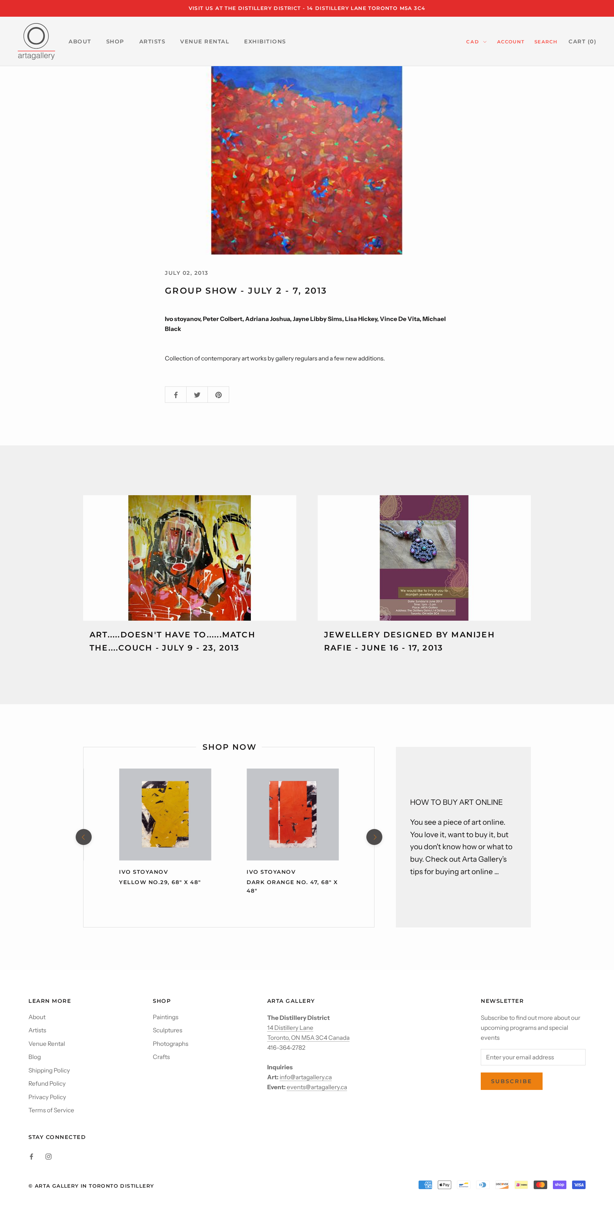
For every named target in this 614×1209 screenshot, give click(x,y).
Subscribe (511, 1081)
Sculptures (167, 1030)
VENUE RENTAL (204, 41)
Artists (37, 1030)
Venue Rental (46, 1043)
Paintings (165, 1017)
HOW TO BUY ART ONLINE (456, 802)
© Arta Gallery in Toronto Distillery (91, 1186)
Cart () (582, 41)
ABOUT (80, 41)
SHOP (115, 41)
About (36, 1017)
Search (546, 41)
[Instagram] (48, 1156)
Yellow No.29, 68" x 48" (160, 882)
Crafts (161, 1056)
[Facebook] (31, 1156)
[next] (374, 837)
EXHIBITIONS (265, 41)
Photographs (170, 1043)
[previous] (83, 837)
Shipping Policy (49, 1070)
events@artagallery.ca (317, 1087)
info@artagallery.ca (306, 1077)
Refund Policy (47, 1083)
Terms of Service (51, 1110)
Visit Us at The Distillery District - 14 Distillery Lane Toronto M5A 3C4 (307, 8)
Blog (34, 1056)
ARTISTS (152, 41)
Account (510, 41)
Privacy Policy (47, 1097)
